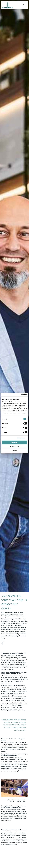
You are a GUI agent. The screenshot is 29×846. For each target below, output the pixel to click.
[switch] (25, 423)
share (2, 643)
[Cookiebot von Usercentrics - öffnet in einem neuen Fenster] (21, 394)
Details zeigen (21, 437)
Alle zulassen (14, 442)
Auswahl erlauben (14, 446)
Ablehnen (14, 450)
